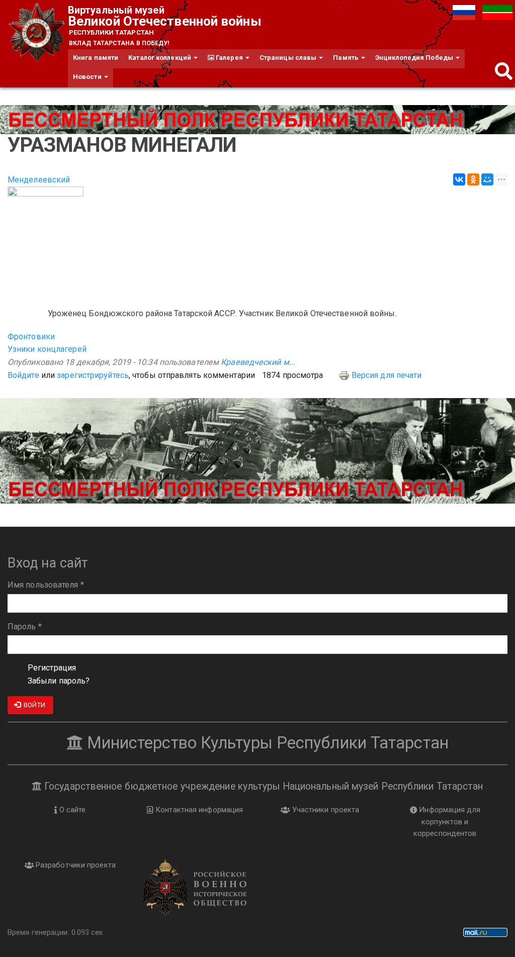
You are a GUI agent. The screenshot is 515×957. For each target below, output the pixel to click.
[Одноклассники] (473, 179)
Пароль (25, 626)
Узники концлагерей (47, 349)
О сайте (71, 809)
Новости (88, 76)
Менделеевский (39, 179)
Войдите (23, 375)
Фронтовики (31, 336)
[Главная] (38, 33)
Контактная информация (198, 809)
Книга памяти (95, 57)
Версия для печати (387, 375)
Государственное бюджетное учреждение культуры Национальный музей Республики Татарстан (262, 786)
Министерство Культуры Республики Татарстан (266, 742)
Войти (33, 705)
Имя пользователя (46, 585)
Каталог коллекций (160, 57)
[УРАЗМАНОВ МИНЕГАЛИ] (257, 241)
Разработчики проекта (75, 865)
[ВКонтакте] (459, 179)
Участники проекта (324, 809)
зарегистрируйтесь (93, 375)
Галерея (229, 57)
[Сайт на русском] (465, 12)
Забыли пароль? (59, 681)
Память (346, 57)
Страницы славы (289, 57)
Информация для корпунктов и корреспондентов (446, 821)
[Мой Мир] (487, 179)
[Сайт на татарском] (497, 12)
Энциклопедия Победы (415, 57)
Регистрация (52, 668)
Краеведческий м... (258, 362)
